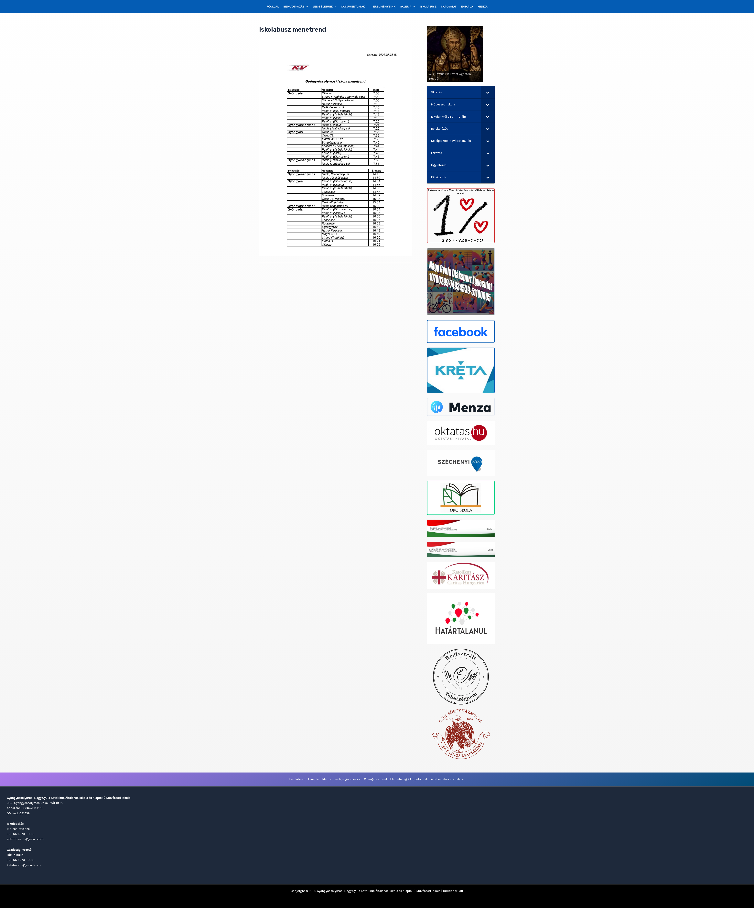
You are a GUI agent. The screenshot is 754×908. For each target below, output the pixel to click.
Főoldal (273, 6)
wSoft (459, 891)
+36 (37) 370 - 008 (20, 834)
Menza (483, 6)
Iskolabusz (428, 6)
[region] (455, 54)
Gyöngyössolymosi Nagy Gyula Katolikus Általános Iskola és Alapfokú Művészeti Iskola (378, 891)
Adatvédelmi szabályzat (448, 779)
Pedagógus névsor (348, 779)
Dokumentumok (353, 6)
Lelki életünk (323, 6)
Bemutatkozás (293, 6)
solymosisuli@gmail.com (25, 839)
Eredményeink (384, 6)
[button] (306, 6)
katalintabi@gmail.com (24, 865)
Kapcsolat (448, 6)
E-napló (467, 6)
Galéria (405, 6)
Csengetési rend (375, 779)
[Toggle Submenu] (488, 92)
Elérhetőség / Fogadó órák (409, 779)
